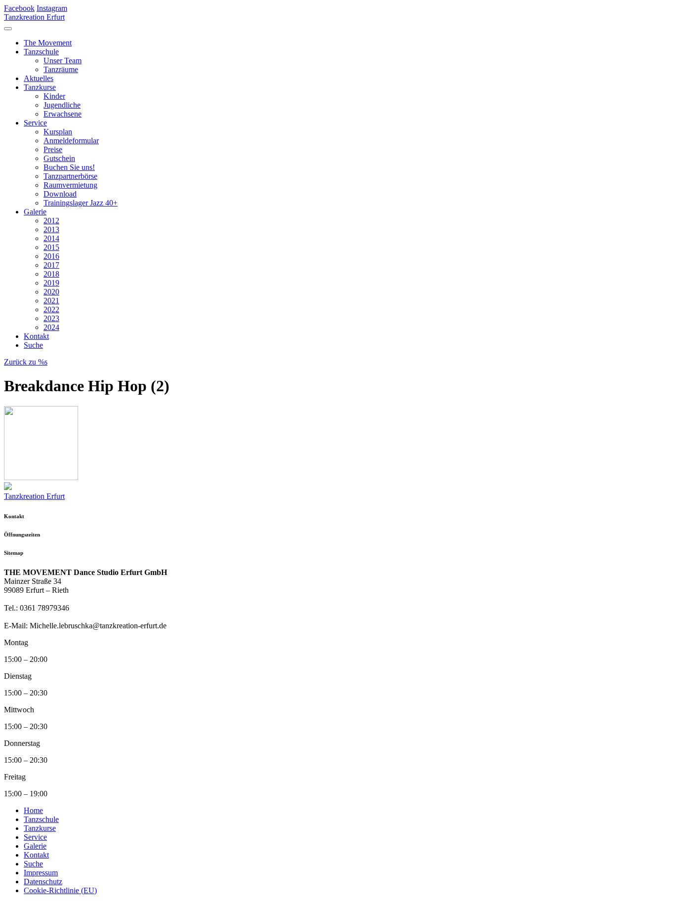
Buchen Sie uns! (69, 167)
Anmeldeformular (71, 140)
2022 (51, 309)
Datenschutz (43, 881)
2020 (51, 291)
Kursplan (57, 131)
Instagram (52, 8)
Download (60, 194)
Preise (52, 149)
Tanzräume (60, 69)
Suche (33, 345)
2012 (51, 220)
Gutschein (59, 158)
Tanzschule (41, 51)
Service (35, 123)
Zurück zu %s (25, 362)
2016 (51, 256)
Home (33, 810)
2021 (51, 300)
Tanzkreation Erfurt (34, 17)
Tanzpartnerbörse (70, 176)
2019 (51, 283)
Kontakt (36, 336)
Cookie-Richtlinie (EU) (60, 890)
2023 (51, 318)
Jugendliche (62, 105)
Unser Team (62, 60)
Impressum (41, 872)
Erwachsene (62, 114)
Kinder (54, 96)
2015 (51, 247)
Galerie (35, 211)
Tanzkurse (40, 87)
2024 (51, 327)
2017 (51, 265)
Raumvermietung (70, 185)
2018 (51, 274)
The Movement (48, 43)
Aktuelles (38, 78)
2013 (51, 229)
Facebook (19, 8)
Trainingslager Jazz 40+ (80, 203)
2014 (51, 238)
